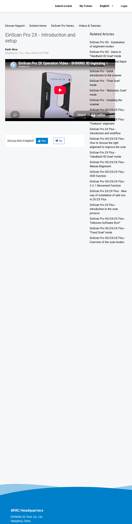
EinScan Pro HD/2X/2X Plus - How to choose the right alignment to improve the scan (108, 143)
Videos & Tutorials (90, 25)
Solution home (37, 25)
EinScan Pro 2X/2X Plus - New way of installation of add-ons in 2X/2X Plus (108, 195)
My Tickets (86, 6)
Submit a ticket (63, 6)
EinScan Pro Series (62, 25)
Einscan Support (15, 25)
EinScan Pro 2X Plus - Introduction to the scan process (104, 209)
